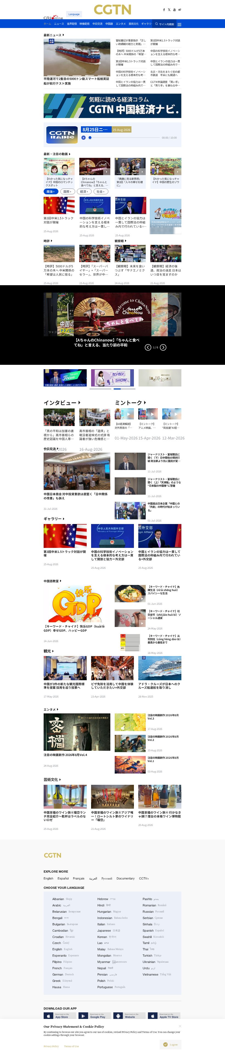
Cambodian (62, 930)
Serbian (153, 918)
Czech (60, 943)
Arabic (61, 905)
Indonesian (112, 918)
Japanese (108, 930)
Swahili (153, 937)
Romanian (155, 905)
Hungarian (109, 912)
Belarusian (66, 912)
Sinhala (151, 924)
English (48, 878)
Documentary (126, 878)
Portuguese (111, 987)
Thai (149, 949)
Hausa (61, 987)
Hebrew (106, 899)
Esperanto (65, 955)
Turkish (152, 955)
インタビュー (60, 402)
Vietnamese (157, 974)
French (62, 968)
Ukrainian (156, 962)
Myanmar (112, 962)
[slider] (90, 137)
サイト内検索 (166, 24)
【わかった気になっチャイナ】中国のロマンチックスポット (59, 182)
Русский (107, 878)
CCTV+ (144, 878)
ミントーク (128, 402)
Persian (107, 974)
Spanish (153, 930)
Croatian (63, 937)
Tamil (150, 943)
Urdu (149, 968)
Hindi (104, 905)
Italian (106, 924)
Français (79, 878)
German (63, 974)
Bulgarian (65, 924)
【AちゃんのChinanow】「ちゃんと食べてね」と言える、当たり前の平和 (94, 182)
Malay (110, 949)
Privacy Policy (51, 1046)
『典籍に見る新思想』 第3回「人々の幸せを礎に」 (130, 182)
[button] (51, 75)
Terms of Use (71, 1046)
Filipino (62, 962)
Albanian (62, 899)
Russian (153, 912)
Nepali (105, 968)
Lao (103, 943)
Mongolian (109, 955)
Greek (62, 981)
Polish (105, 981)
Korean (106, 937)
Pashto (151, 899)
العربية (93, 878)
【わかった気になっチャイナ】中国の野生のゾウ (165, 180)
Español (63, 878)
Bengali (60, 918)
